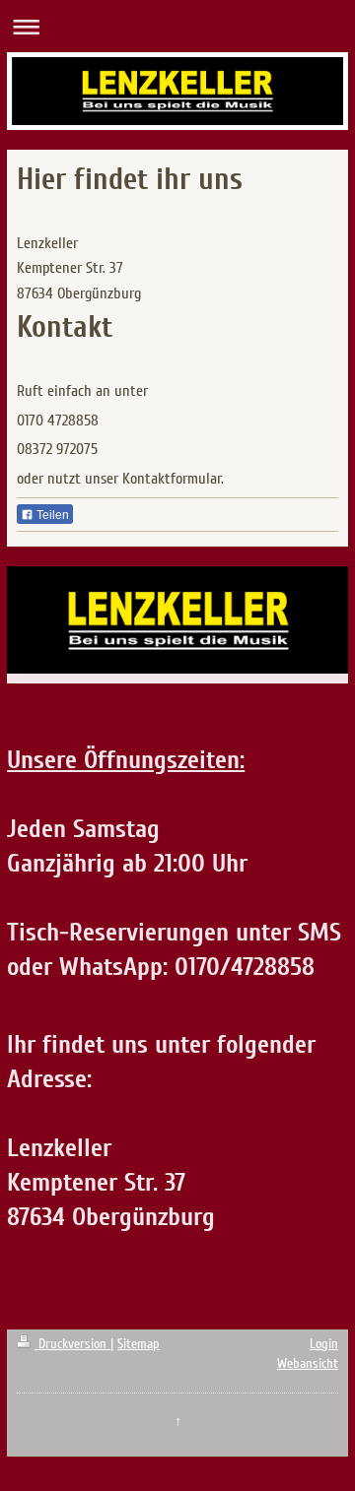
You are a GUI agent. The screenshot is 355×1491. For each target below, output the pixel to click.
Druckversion (72, 1343)
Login (324, 1343)
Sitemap (138, 1343)
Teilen (51, 515)
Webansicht (307, 1363)
